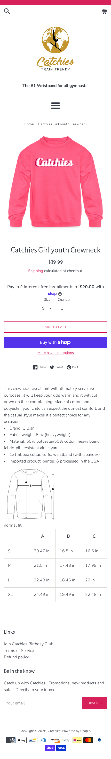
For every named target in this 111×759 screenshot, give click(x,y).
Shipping (35, 270)
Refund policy (16, 657)
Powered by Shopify (76, 731)
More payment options (55, 352)
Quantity (64, 299)
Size (47, 299)
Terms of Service (19, 650)
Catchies (54, 731)
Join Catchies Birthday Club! (29, 644)
